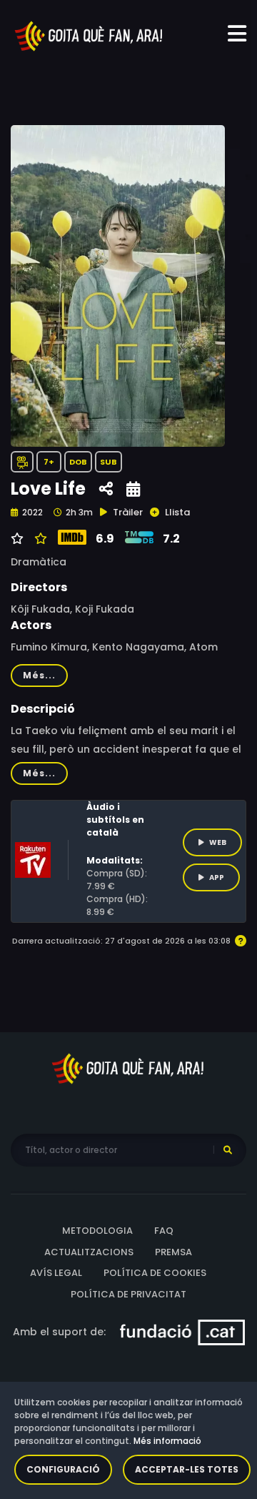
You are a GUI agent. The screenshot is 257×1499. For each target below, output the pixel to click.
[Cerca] (227, 1150)
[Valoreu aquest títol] (39, 539)
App (216, 877)
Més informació (167, 1441)
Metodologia (97, 1230)
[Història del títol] (133, 489)
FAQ (163, 1230)
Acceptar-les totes (186, 1469)
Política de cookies (155, 1273)
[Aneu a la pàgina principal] (89, 35)
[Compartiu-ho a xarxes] (106, 489)
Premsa (173, 1252)
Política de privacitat (128, 1294)
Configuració (63, 1469)
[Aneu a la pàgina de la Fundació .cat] (182, 1332)
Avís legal (56, 1273)
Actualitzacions (88, 1252)
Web (217, 842)
